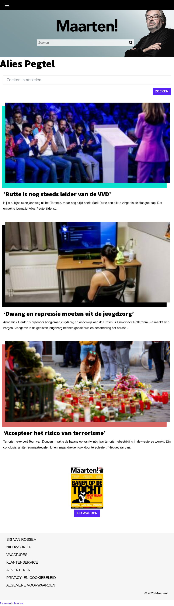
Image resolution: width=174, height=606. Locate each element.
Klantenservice (22, 562)
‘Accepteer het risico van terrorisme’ (54, 433)
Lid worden (87, 513)
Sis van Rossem (21, 539)
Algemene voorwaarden (30, 585)
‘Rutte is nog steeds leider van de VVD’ (57, 194)
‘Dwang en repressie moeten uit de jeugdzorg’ (68, 313)
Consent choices (11, 603)
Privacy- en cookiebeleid (31, 578)
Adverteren (18, 570)
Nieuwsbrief (18, 547)
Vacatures (16, 555)
